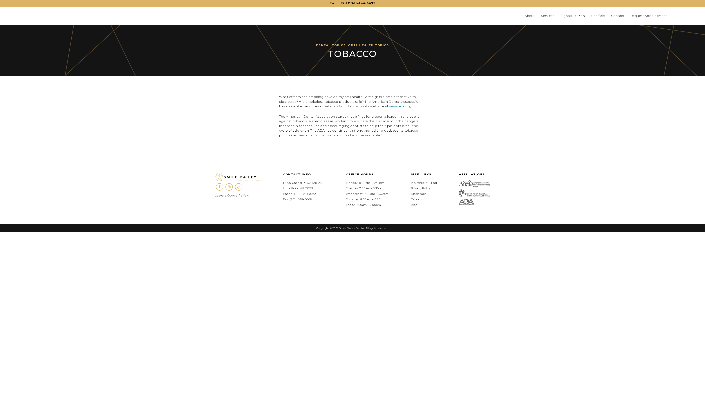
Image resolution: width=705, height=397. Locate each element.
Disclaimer (418, 194)
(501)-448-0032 (305, 194)
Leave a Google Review (232, 195)
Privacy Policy (421, 188)
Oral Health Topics (368, 45)
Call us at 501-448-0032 (352, 3)
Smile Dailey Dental (66, 16)
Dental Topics (331, 45)
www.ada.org (400, 106)
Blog (414, 205)
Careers (416, 199)
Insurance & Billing (424, 183)
